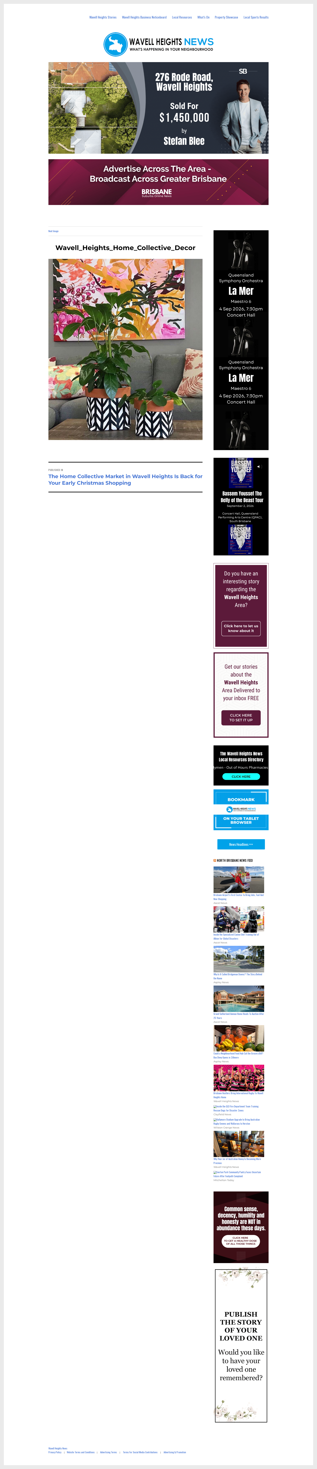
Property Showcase (226, 17)
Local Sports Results (256, 17)
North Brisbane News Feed (235, 860)
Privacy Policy (54, 1452)
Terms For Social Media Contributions (140, 1452)
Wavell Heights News (57, 1448)
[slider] (244, 552)
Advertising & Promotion (175, 1452)
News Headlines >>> (241, 844)
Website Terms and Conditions (81, 1452)
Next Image (53, 231)
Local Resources (182, 17)
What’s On (203, 17)
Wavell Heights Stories (102, 17)
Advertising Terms (108, 1452)
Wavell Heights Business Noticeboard (144, 17)
